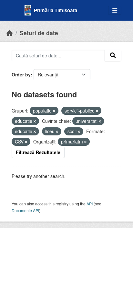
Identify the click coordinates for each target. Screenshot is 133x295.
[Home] (9, 33)
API (90, 203)
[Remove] (54, 110)
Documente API (25, 210)
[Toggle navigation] (114, 10)
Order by (21, 74)
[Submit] (113, 55)
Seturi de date (39, 33)
